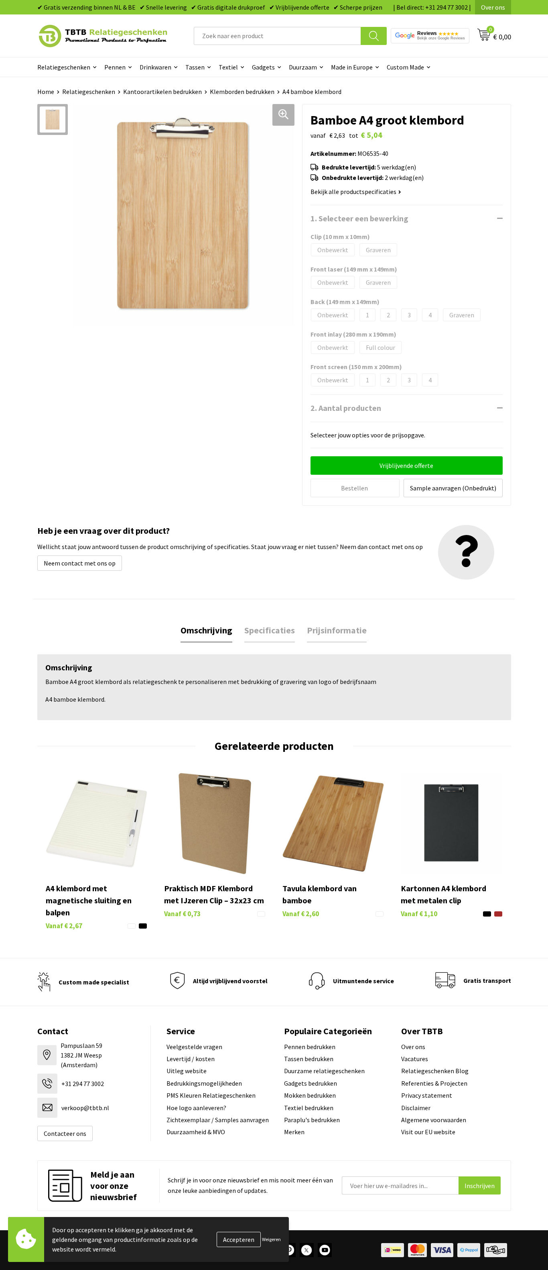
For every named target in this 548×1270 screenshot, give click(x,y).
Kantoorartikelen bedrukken (162, 92)
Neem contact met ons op (80, 563)
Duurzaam (303, 67)
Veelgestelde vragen (194, 1047)
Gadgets (263, 67)
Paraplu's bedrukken (312, 1120)
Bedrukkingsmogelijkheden (204, 1083)
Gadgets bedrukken (310, 1083)
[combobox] (277, 36)
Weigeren (271, 1239)
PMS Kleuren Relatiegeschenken (211, 1095)
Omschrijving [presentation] (206, 630)
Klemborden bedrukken (242, 92)
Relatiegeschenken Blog (435, 1071)
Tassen (195, 67)
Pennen (115, 67)
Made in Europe (352, 67)
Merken (294, 1132)
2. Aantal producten (346, 408)
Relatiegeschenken (63, 67)
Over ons (493, 7)
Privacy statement (426, 1095)
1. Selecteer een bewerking (359, 218)
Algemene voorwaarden (433, 1120)
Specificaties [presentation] (269, 630)
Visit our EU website (428, 1132)
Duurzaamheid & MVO (195, 1132)
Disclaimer (415, 1108)
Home (45, 92)
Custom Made (405, 67)
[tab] (206, 630)
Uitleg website (186, 1071)
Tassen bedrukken (308, 1059)
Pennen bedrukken (309, 1047)
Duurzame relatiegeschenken (324, 1071)
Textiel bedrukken (308, 1108)
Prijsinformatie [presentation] (337, 630)
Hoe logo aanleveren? (196, 1108)
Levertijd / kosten (190, 1059)
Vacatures (414, 1059)
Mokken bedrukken (310, 1095)
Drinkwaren (155, 67)
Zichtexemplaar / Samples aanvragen (217, 1120)
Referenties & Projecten (434, 1083)
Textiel (228, 67)
